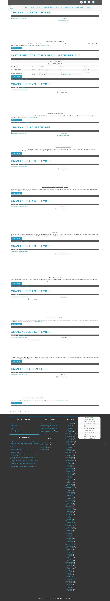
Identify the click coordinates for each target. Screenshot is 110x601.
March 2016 (70, 576)
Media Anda (69, 598)
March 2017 (70, 557)
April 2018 (69, 536)
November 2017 (70, 544)
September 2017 (70, 547)
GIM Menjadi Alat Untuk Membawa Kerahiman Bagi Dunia (24, 441)
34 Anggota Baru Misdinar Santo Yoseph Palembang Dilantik (50, 431)
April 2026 (69, 430)
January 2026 (70, 434)
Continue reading (46, 45)
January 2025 (70, 454)
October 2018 (70, 527)
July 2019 (70, 512)
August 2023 (70, 473)
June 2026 (70, 427)
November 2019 (70, 506)
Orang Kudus (15, 50)
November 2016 (70, 563)
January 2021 (70, 495)
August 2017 (70, 549)
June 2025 (69, 446)
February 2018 (70, 540)
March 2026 (70, 431)
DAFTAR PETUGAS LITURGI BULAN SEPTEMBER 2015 (45, 55)
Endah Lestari (44, 423)
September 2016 (70, 567)
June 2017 (70, 552)
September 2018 (70, 528)
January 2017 (70, 560)
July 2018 (70, 532)
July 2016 (70, 570)
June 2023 (70, 474)
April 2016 (70, 574)
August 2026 (70, 423)
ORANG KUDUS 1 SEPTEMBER (31, 291)
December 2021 (70, 485)
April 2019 (69, 517)
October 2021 (70, 489)
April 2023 (69, 477)
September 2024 (70, 460)
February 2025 (69, 452)
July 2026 (70, 425)
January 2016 (69, 579)
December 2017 (70, 543)
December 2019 (70, 504)
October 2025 (70, 439)
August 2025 (70, 442)
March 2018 (70, 538)
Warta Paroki (44, 449)
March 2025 (70, 450)
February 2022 (70, 484)
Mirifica (12, 427)
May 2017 (69, 554)
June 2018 (69, 533)
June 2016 (69, 571)
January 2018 (70, 541)
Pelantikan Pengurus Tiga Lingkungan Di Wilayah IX (23, 466)
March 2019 (70, 519)
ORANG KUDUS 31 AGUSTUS (29, 369)
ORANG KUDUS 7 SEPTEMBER (31, 84)
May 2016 (69, 573)
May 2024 (69, 465)
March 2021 (70, 492)
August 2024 (70, 462)
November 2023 (70, 470)
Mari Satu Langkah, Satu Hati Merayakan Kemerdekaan (24, 443)
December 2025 (70, 436)
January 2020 (70, 503)
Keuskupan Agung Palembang (18, 423)
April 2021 (70, 490)
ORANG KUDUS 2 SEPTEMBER (31, 246)
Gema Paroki (15, 79)
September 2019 (70, 509)
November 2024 (70, 457)
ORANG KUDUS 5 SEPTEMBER (31, 161)
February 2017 (70, 559)
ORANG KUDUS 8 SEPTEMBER (31, 12)
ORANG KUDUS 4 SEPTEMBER (31, 200)
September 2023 (70, 471)
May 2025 (69, 447)
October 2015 (70, 584)
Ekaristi (12, 428)
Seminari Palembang (16, 431)
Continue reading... (16, 47)
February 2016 (69, 578)
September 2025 (70, 441)
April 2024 (69, 466)
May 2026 (69, 428)
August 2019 (70, 511)
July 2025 (70, 444)
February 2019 (69, 520)
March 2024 (70, 468)
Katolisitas (13, 430)
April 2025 (69, 449)
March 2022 (70, 482)
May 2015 (70, 590)
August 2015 (70, 587)
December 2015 (70, 581)
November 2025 (70, 438)
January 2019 (70, 522)
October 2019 (70, 508)
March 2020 (70, 500)
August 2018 (70, 530)
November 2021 (70, 487)
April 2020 (70, 498)
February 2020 (69, 501)
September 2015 (70, 586)
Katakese (43, 446)
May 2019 (70, 516)
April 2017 (70, 555)
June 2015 (69, 589)
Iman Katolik (14, 425)
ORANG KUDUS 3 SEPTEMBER (31, 331)
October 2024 (70, 458)
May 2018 (69, 535)
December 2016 (70, 562)
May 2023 (69, 476)
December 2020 (70, 497)
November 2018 (70, 525)
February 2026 (69, 433)
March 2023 (70, 479)
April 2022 (70, 481)
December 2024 (70, 455)
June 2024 (70, 463)
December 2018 (70, 524)
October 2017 (70, 546)
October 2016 (70, 565)
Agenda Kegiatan (45, 442)
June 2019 (69, 514)
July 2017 (70, 551)
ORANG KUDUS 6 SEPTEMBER (31, 127)
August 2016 (70, 568)
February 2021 (70, 493)
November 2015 (70, 582)
